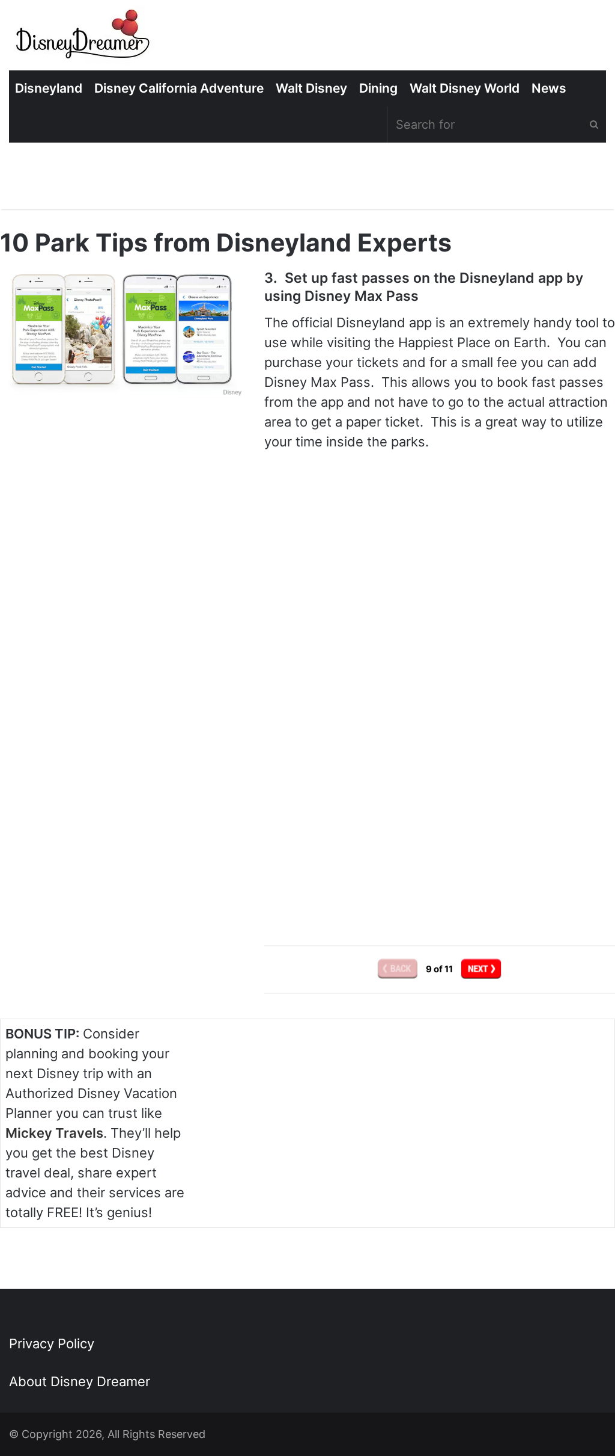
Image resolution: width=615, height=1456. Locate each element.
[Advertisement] (440, 820)
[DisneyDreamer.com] (84, 38)
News (549, 88)
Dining (378, 88)
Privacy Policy (51, 1343)
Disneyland (48, 88)
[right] (481, 969)
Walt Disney (311, 88)
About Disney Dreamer (79, 1381)
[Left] (398, 969)
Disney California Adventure (179, 88)
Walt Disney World (465, 88)
